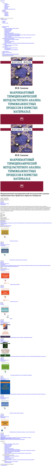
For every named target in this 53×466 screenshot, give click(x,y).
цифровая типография (10, 438)
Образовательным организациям (8, 38)
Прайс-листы (4, 46)
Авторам (4, 27)
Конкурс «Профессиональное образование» (12, 33)
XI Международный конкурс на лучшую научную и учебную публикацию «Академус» (20, 34)
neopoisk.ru (6, 13)
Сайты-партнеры (5, 11)
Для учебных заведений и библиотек (11, 47)
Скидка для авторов (8, 36)
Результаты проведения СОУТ (10, 9)
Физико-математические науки (5, 225)
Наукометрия (7, 40)
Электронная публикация (9, 32)
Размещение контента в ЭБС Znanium (11, 461)
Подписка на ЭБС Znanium (9, 41)
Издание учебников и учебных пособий (12, 28)
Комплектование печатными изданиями (12, 39)
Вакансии (6, 7)
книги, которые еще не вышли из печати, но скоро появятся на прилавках (15, 437)
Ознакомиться (2, 204)
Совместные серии (8, 42)
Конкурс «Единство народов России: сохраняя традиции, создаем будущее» (18, 37)
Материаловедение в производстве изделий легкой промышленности (12, 222)
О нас (3, 2)
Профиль (4, 21)
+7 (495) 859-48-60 (3, 19)
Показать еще (7, 454)
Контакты (6, 8)
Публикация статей (8, 30)
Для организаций (8, 48)
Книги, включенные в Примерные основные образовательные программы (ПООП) (19, 43)
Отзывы (6, 5)
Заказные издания (8, 31)
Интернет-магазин (5, 26)
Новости (6, 3)
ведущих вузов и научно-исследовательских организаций (12, 439)
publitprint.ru (7, 15)
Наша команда (7, 6)
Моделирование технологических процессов (33, 222)
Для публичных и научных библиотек (11, 49)
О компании (7, 4)
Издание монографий (8, 29)
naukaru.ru (6, 14)
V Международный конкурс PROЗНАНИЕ (12, 35)
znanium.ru (6, 12)
